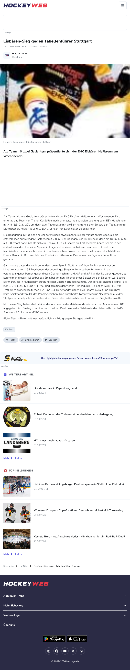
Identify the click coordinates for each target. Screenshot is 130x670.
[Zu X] (73, 651)
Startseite (8, 566)
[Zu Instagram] (48, 651)
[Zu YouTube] (65, 651)
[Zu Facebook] (56, 651)
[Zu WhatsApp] (81, 651)
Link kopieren (32, 339)
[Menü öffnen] (123, 5)
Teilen (12, 339)
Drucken (53, 339)
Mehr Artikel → (12, 458)
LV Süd (23, 566)
